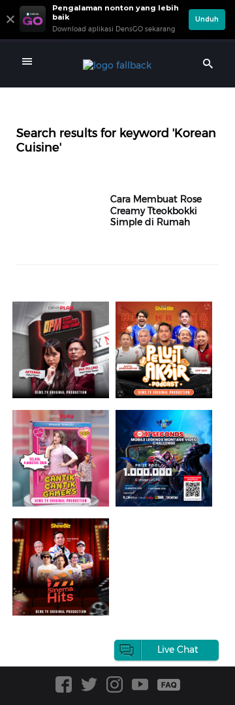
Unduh (207, 19)
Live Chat (177, 649)
